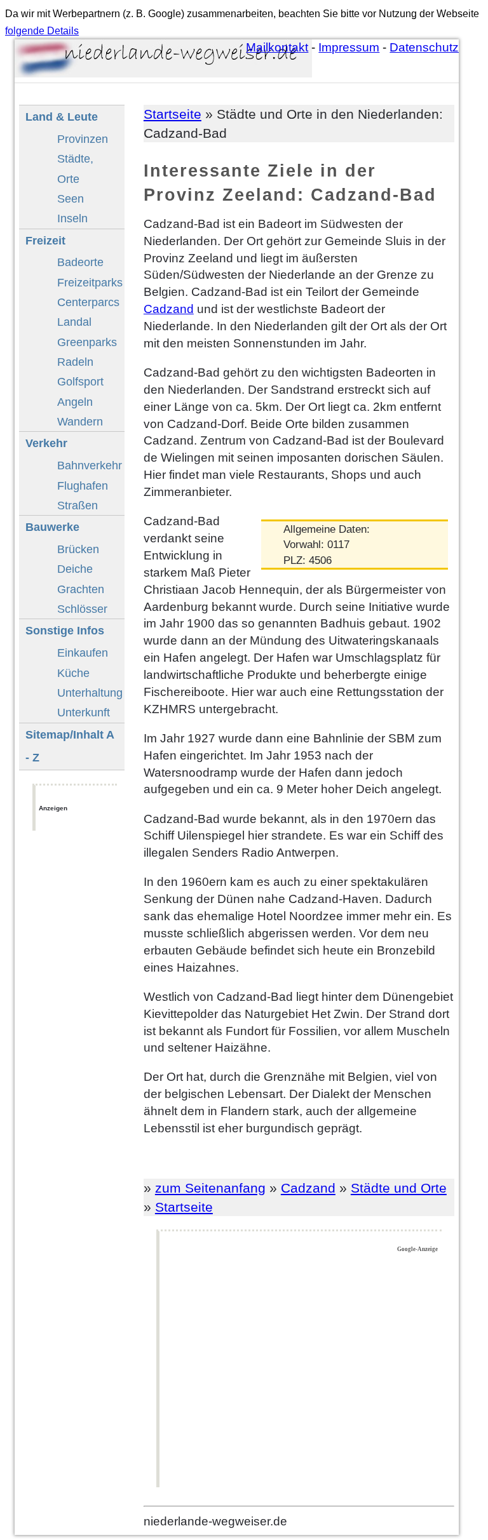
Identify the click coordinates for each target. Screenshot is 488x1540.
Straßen (77, 505)
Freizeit (45, 240)
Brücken (78, 549)
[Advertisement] (300, 1370)
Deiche (75, 568)
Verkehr (46, 443)
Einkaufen (82, 652)
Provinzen (82, 138)
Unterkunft (83, 712)
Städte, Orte (75, 168)
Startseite (172, 114)
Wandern (80, 421)
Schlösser (82, 608)
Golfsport (80, 381)
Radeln (75, 361)
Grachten (80, 589)
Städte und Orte (399, 1188)
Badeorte (80, 262)
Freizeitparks (90, 282)
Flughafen (82, 485)
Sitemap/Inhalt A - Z (69, 746)
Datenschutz (424, 47)
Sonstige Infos (64, 630)
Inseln (72, 218)
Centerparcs (88, 302)
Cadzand (169, 309)
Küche (73, 673)
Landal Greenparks (87, 331)
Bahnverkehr (89, 465)
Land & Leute (61, 116)
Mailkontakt (277, 47)
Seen (70, 198)
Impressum (348, 47)
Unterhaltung (90, 692)
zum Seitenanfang (210, 1188)
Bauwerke (52, 526)
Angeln (75, 401)
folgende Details (42, 30)
